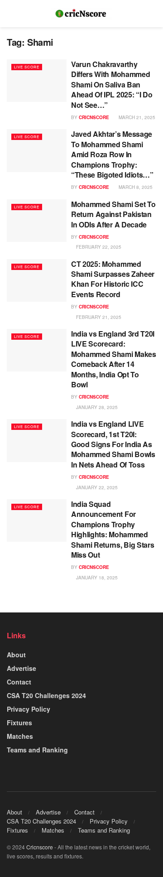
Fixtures (19, 722)
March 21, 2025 (136, 117)
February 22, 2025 (98, 247)
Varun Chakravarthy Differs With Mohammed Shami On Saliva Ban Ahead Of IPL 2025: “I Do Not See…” (111, 84)
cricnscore (94, 117)
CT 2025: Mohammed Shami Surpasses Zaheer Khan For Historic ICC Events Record (112, 279)
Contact (19, 681)
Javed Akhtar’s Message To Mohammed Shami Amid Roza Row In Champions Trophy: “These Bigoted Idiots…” (112, 154)
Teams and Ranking (37, 749)
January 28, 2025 (96, 407)
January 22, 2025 (96, 487)
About (16, 654)
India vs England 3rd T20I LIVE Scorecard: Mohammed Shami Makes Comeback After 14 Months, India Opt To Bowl (113, 359)
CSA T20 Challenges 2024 (46, 695)
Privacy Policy (28, 708)
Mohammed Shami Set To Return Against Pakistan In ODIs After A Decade (113, 214)
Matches (20, 736)
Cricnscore (39, 847)
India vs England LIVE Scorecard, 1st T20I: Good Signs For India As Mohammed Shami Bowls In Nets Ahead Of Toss (113, 444)
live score (26, 66)
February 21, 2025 (98, 317)
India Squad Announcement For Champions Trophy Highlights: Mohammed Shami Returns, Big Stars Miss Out (112, 529)
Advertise (21, 668)
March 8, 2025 (135, 187)
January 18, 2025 (96, 577)
